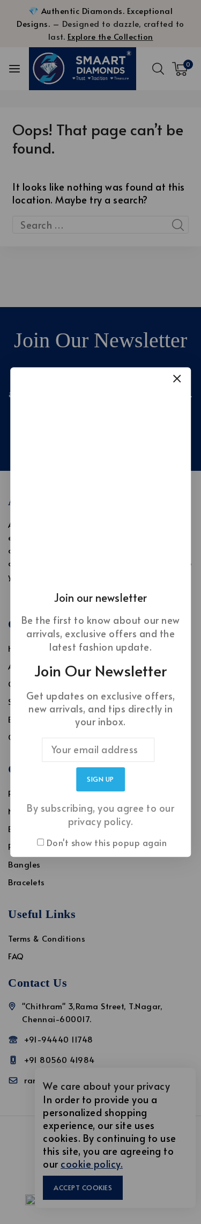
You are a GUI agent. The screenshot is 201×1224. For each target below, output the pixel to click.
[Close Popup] (177, 378)
